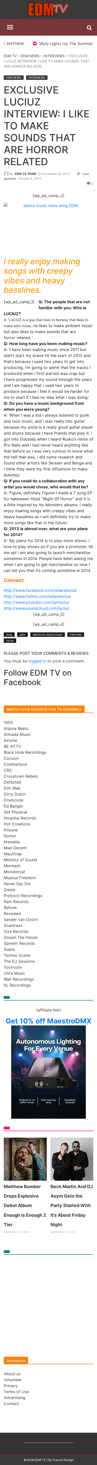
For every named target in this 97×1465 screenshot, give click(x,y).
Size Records (16, 931)
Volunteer (13, 1379)
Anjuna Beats (16, 728)
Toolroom (13, 967)
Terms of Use (16, 1391)
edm (22, 634)
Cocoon (11, 758)
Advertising (14, 1397)
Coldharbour (15, 764)
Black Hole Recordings (25, 752)
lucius (10, 640)
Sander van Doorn (21, 919)
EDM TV (10, 56)
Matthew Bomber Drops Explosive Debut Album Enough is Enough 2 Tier (25, 1205)
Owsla (9, 889)
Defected (12, 782)
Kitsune (11, 829)
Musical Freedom (20, 877)
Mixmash (12, 865)
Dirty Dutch (15, 794)
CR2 (8, 770)
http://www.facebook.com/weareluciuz (40, 590)
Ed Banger (13, 806)
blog (9, 634)
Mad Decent (15, 847)
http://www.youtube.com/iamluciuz (37, 602)
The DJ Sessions (19, 961)
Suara (9, 949)
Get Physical (15, 811)
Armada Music (17, 734)
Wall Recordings (19, 979)
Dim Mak (12, 788)
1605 (8, 722)
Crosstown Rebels (21, 776)
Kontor (10, 835)
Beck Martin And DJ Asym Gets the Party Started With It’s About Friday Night (71, 1205)
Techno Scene (17, 955)
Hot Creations (17, 823)
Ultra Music (14, 973)
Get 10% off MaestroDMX (49, 1021)
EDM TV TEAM (25, 174)
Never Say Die (17, 883)
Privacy (11, 1385)
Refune (10, 907)
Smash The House (21, 937)
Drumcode (13, 800)
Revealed (12, 913)
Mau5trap (13, 853)
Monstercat (14, 871)
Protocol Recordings (23, 895)
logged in (37, 660)
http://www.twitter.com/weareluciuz (37, 596)
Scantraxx (13, 925)
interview (76, 634)
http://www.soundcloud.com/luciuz (36, 608)
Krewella (12, 841)
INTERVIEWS (54, 56)
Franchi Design (63, 1460)
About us (12, 1373)
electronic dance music (47, 634)
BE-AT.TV (12, 746)
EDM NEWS (30, 56)
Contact (11, 1403)
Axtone (10, 740)
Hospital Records (20, 817)
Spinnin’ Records (19, 943)
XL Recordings (17, 985)
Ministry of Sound (20, 859)
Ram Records (16, 901)
